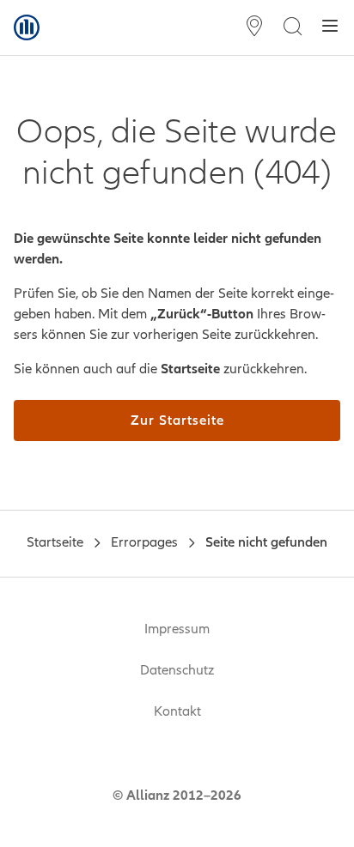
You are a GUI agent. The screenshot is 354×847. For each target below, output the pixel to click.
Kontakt (177, 711)
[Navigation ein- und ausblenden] (330, 27)
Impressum (177, 629)
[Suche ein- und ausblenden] (292, 27)
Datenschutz (177, 670)
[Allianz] (27, 27)
